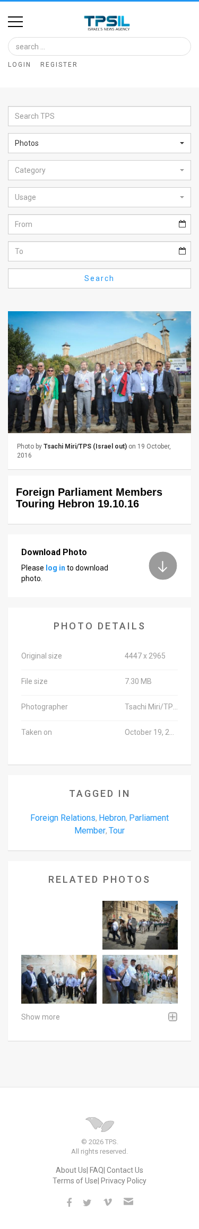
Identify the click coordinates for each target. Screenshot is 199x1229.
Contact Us (125, 1170)
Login (19, 64)
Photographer (44, 707)
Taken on (36, 732)
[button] (99, 143)
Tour (117, 831)
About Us (71, 1170)
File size (34, 681)
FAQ (96, 1170)
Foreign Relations (63, 818)
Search (99, 278)
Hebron (112, 818)
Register (59, 64)
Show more (40, 1017)
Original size (41, 656)
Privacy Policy (123, 1181)
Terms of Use (75, 1181)
